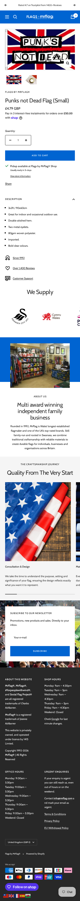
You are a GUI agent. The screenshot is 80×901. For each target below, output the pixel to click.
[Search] (15, 17)
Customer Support (23, 278)
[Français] (17, 895)
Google (55, 719)
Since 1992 (19, 257)
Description (13, 199)
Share (8, 183)
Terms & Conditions (55, 814)
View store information (20, 176)
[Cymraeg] (28, 895)
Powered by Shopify (35, 853)
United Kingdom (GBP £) (19, 842)
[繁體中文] (6, 895)
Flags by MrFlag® (17, 91)
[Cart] (73, 17)
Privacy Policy (52, 820)
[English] (11, 895)
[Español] (22, 895)
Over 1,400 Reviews (24, 268)
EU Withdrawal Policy (56, 828)
